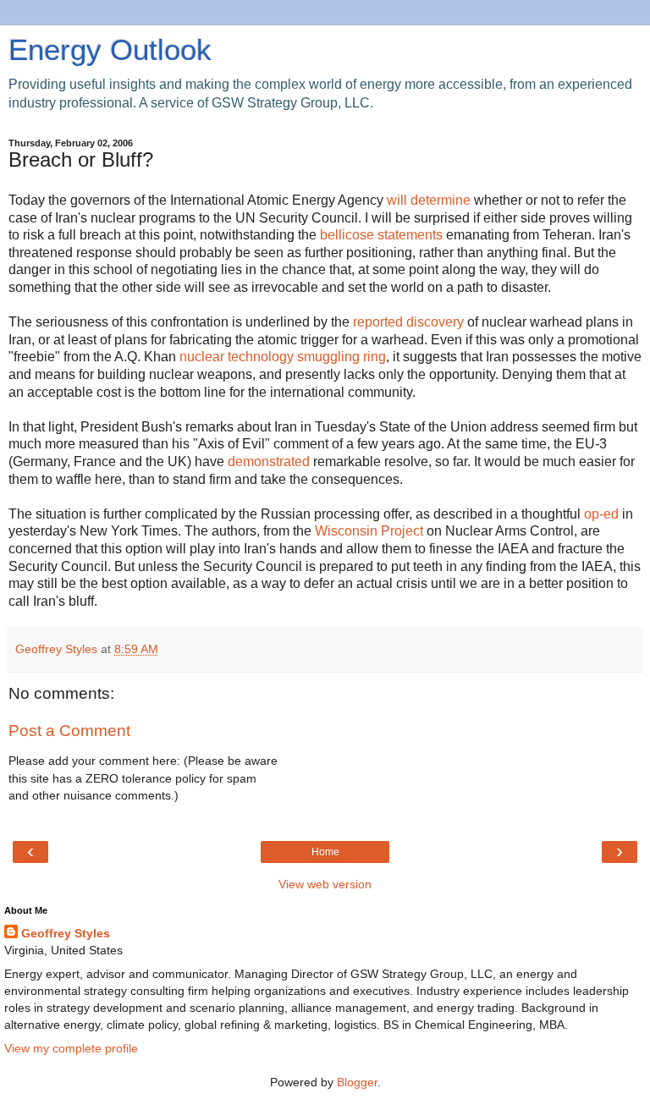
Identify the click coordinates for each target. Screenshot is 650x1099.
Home (325, 852)
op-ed (603, 514)
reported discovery (410, 322)
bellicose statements (383, 235)
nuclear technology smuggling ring (282, 356)
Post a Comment (69, 730)
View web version (325, 884)
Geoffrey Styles (65, 933)
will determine (430, 200)
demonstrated (270, 461)
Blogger (357, 1082)
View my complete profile (71, 1048)
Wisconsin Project (371, 531)
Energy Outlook (110, 50)
